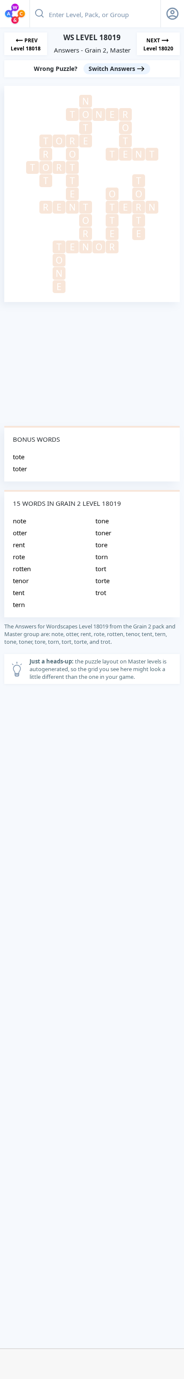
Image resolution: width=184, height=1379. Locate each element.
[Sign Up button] (172, 13)
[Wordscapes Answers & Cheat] (15, 13)
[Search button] (39, 13)
